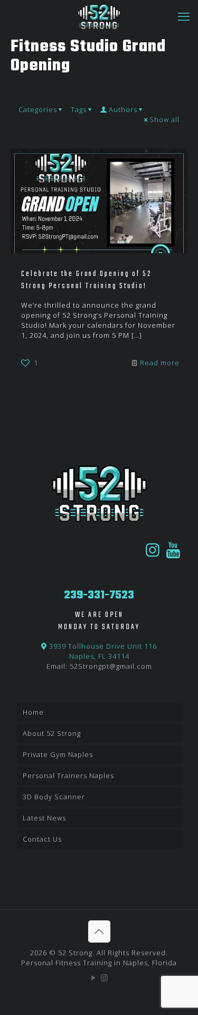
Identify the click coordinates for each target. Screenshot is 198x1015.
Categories (37, 109)
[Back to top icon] (99, 931)
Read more (160, 362)
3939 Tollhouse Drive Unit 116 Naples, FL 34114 (102, 651)
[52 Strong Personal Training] (99, 16)
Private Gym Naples (58, 754)
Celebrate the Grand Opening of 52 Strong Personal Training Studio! (86, 279)
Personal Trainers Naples (68, 775)
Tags (79, 109)
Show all (164, 119)
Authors (123, 109)
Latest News (44, 818)
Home (33, 712)
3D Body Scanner (54, 796)
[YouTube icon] (94, 977)
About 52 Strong (52, 733)
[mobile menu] (184, 16)
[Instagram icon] (105, 977)
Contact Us (42, 839)
